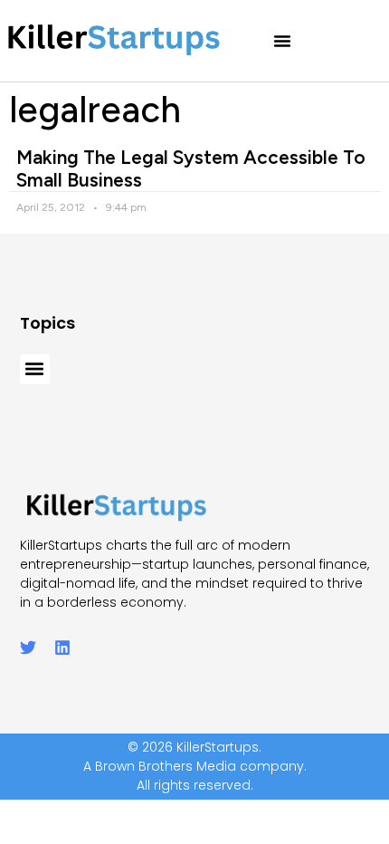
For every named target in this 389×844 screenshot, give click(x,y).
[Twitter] (28, 647)
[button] (282, 40)
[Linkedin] (62, 647)
